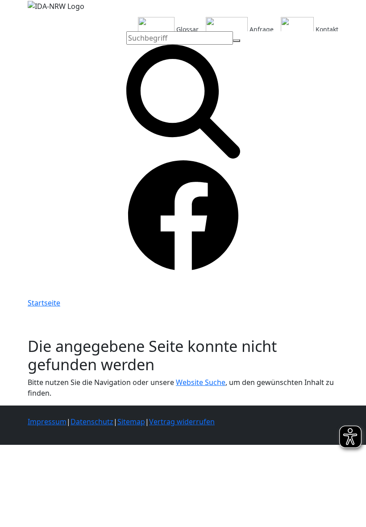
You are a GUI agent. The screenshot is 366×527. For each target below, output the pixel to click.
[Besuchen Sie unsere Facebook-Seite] (183, 215)
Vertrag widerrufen (182, 422)
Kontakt (326, 29)
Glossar (187, 29)
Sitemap (131, 422)
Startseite (44, 303)
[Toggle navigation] (35, 284)
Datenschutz (92, 422)
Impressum (47, 422)
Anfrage (261, 29)
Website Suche (200, 382)
